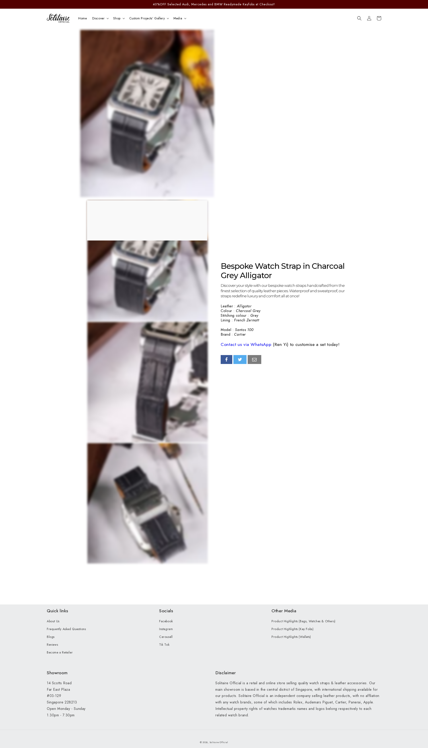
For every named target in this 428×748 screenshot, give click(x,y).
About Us (53, 621)
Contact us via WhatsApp (246, 344)
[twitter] (240, 359)
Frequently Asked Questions (66, 629)
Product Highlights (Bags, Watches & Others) (303, 621)
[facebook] (226, 359)
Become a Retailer (60, 652)
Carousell (166, 637)
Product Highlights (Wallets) (291, 637)
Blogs (51, 637)
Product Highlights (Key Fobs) (292, 629)
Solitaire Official (219, 742)
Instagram (166, 629)
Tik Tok (164, 644)
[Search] (359, 18)
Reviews (52, 644)
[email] (254, 359)
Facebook (166, 621)
